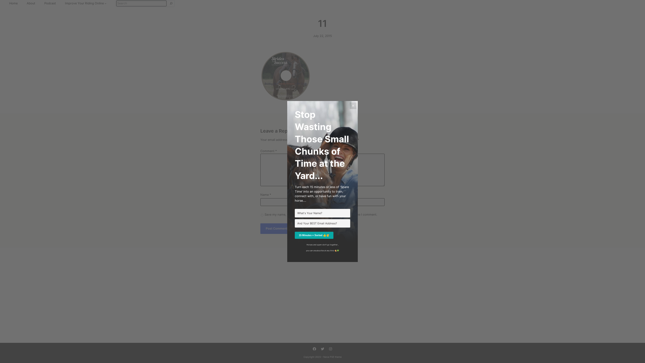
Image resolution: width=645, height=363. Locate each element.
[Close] (353, 105)
